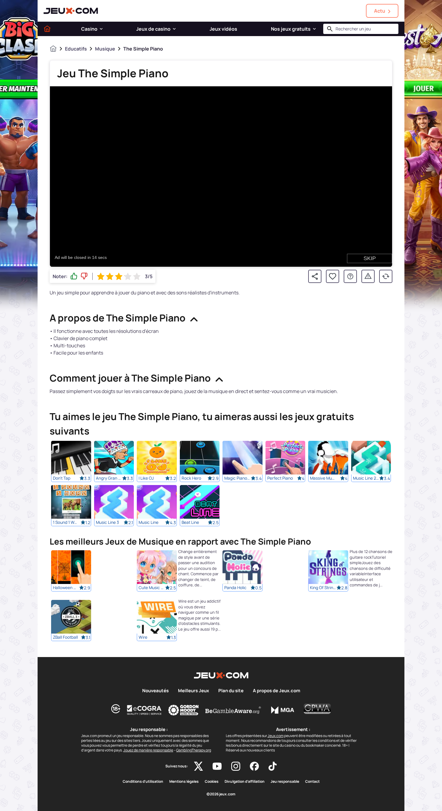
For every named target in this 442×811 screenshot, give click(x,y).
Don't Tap (61, 478)
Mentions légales (184, 781)
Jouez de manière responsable (148, 750)
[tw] (198, 766)
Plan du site (231, 691)
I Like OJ (146, 478)
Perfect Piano (280, 478)
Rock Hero (191, 478)
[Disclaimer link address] (144, 710)
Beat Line (190, 522)
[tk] (273, 766)
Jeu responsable (285, 781)
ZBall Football (65, 637)
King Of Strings (323, 588)
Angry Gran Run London (109, 478)
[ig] (235, 766)
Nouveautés (155, 691)
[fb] (254, 766)
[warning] (368, 276)
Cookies (212, 781)
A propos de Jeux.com (276, 691)
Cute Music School (152, 588)
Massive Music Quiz (323, 478)
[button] (101, 29)
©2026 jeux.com (221, 794)
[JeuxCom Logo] (71, 11)
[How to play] (350, 276)
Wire (143, 637)
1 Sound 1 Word (66, 522)
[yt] (217, 766)
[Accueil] (47, 29)
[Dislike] (84, 276)
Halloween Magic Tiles (66, 588)
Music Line (148, 522)
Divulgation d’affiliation (245, 781)
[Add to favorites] (332, 276)
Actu (379, 11)
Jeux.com (276, 735)
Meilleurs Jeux (193, 691)
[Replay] (385, 276)
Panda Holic (235, 588)
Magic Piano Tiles (237, 478)
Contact (312, 781)
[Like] (74, 276)
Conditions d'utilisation (143, 781)
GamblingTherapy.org (193, 750)
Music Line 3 (107, 522)
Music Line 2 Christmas (366, 478)
